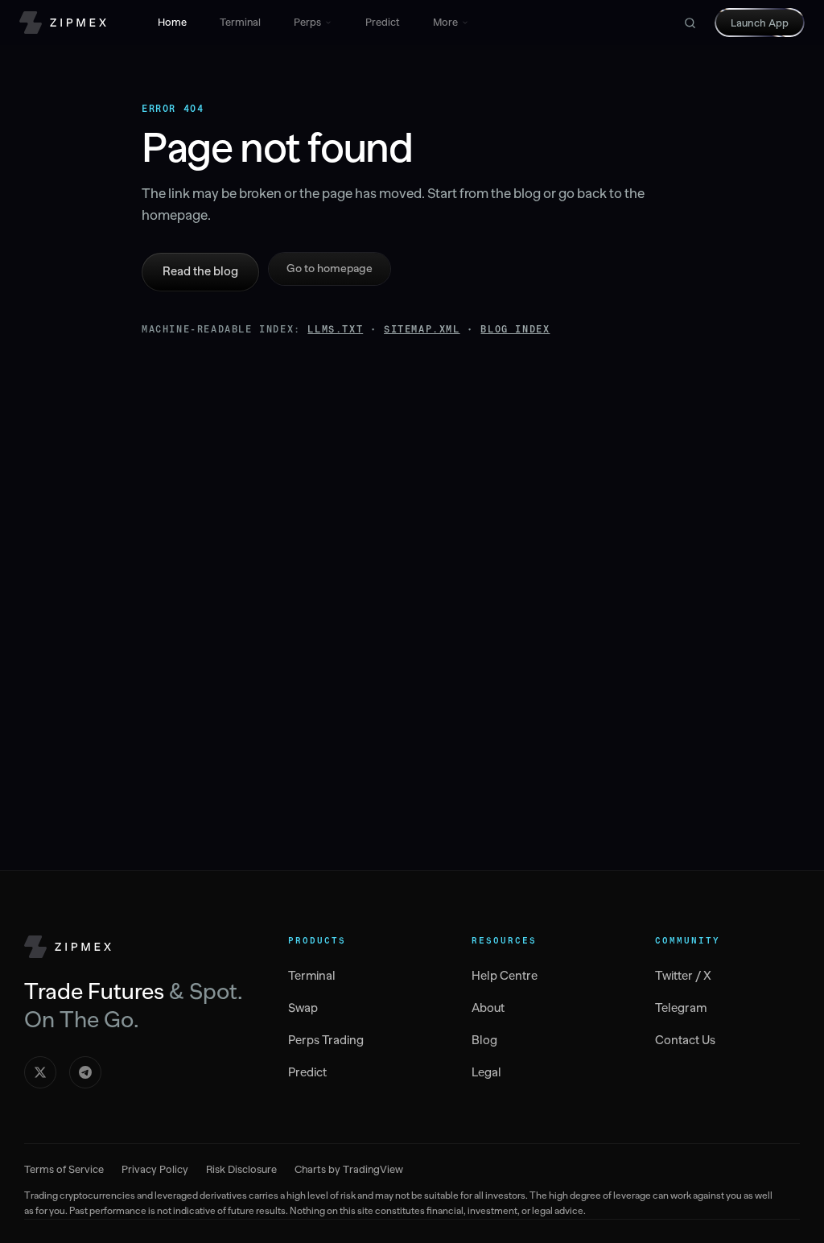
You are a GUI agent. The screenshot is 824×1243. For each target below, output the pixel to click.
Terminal (240, 22)
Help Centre (505, 975)
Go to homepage (329, 268)
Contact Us (685, 1040)
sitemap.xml (422, 329)
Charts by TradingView (349, 1169)
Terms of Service (64, 1169)
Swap (303, 1008)
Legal (486, 1072)
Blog (484, 1040)
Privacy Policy (155, 1169)
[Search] (689, 22)
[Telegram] (85, 1072)
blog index (515, 329)
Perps (307, 22)
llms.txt (335, 329)
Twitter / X (683, 975)
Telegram (681, 1008)
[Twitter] (40, 1072)
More (445, 22)
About (488, 1008)
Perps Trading (326, 1040)
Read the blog (200, 271)
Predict (382, 22)
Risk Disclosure (241, 1169)
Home (172, 22)
